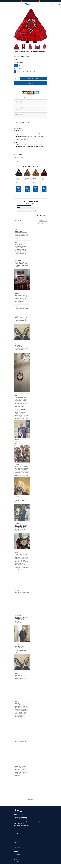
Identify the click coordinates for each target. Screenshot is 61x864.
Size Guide (21, 68)
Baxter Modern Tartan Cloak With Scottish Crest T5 (35, 179)
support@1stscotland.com (23, 861)
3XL (30, 71)
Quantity (15, 75)
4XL (34, 71)
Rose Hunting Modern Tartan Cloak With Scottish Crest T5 (18, 179)
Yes (21, 62)
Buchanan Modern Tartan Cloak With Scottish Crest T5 (27, 179)
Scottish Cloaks (32, 138)
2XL (27, 71)
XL (23, 71)
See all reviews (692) (30, 203)
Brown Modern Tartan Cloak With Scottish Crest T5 (44, 179)
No (19, 65)
